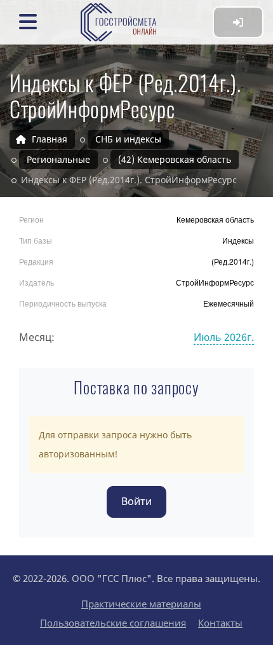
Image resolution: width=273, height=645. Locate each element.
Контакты (220, 622)
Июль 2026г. (224, 337)
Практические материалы (141, 603)
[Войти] (238, 22)
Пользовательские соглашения (113, 622)
